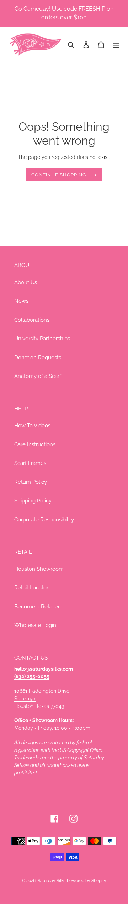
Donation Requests (37, 357)
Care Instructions (34, 444)
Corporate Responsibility (44, 519)
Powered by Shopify (86, 880)
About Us (25, 282)
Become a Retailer (37, 606)
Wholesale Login (35, 625)
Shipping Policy (33, 500)
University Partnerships (42, 338)
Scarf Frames (30, 463)
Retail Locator (31, 587)
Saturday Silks (51, 880)
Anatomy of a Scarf (37, 376)
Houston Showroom (39, 569)
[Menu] (115, 44)
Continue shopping (58, 175)
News (21, 301)
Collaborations (31, 320)
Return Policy (30, 482)
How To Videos (32, 425)
